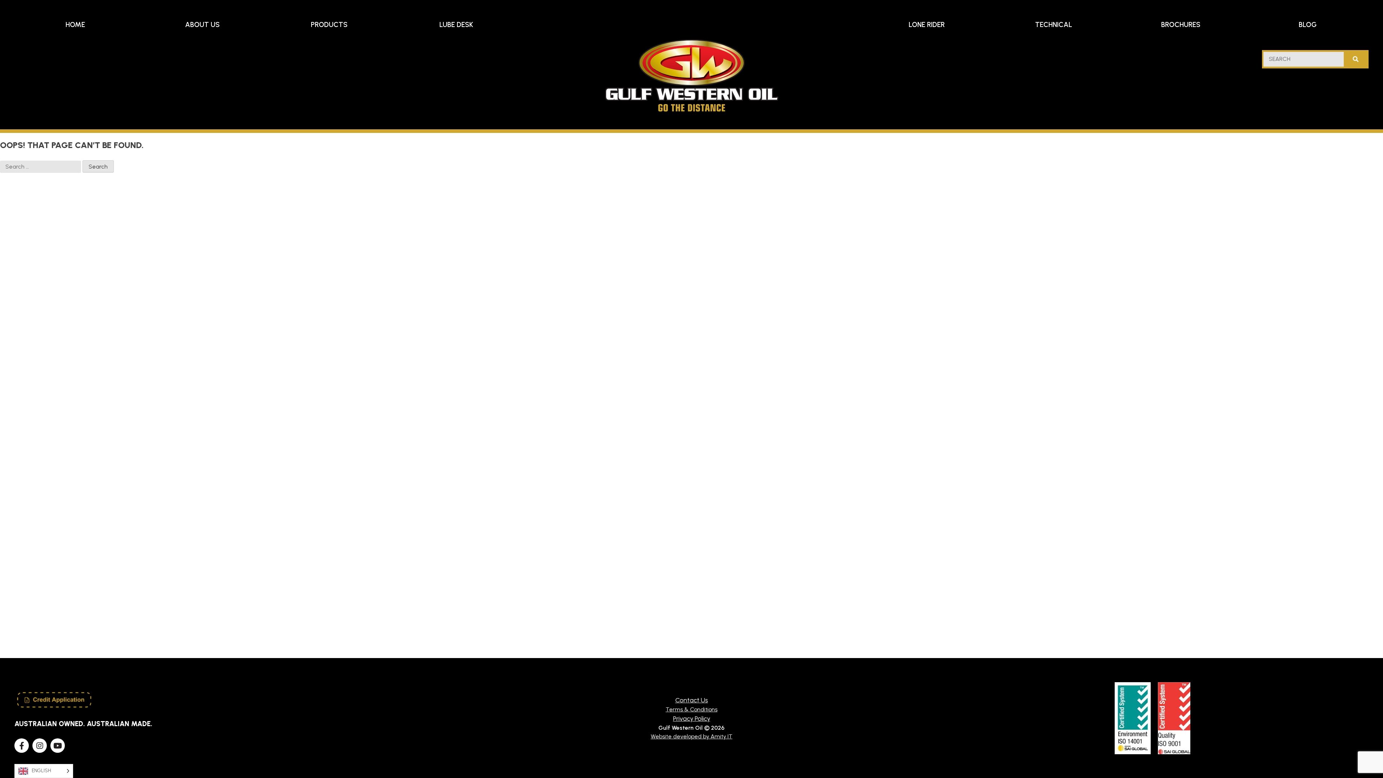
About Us (202, 25)
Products (329, 25)
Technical (1053, 25)
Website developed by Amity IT (692, 736)
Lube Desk (456, 25)
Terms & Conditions (691, 709)
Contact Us (691, 700)
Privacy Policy (691, 719)
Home (75, 25)
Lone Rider (927, 25)
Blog (1308, 25)
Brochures (1180, 25)
